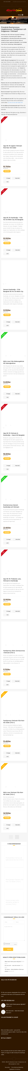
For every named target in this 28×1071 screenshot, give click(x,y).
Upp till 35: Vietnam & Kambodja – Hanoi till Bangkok (13, 434)
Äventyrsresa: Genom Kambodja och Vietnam (11, 506)
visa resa (7, 171)
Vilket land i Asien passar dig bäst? (13, 961)
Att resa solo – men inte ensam (12, 965)
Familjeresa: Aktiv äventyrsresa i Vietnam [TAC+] (14, 652)
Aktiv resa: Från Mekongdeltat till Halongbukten (13, 362)
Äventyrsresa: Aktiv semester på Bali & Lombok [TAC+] (12, 902)
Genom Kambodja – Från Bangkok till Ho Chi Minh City (13, 290)
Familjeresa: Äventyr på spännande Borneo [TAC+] (14, 858)
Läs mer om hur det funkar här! (15, 102)
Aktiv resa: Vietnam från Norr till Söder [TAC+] (13, 793)
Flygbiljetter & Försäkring (14, 1069)
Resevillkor (7, 1067)
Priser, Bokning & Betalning (17, 1067)
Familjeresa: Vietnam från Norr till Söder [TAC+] (13, 721)
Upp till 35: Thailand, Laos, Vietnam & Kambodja (12, 580)
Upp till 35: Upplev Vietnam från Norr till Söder (12, 147)
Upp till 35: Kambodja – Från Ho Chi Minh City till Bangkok (13, 218)
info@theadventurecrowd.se (19, 1)
